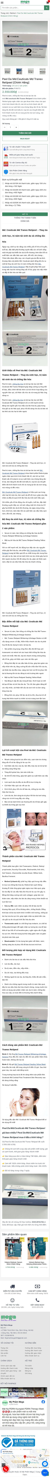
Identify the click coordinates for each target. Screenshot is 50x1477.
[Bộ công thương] (18, 1441)
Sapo (25, 1475)
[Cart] (47, 3)
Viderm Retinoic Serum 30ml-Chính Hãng (13, 1263)
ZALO (45, 1472)
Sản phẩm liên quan (14, 1234)
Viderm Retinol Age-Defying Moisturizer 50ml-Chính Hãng (37, 1263)
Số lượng (6, 123)
